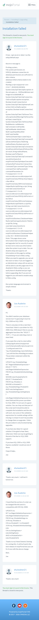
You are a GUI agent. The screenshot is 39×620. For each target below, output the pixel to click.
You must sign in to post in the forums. (16, 588)
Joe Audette (20, 303)
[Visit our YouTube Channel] (19, 605)
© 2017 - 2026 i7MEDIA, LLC (19, 614)
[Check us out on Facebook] (14, 605)
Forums (6, 20)
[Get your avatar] (9, 49)
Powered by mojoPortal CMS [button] (19, 612)
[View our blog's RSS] (25, 605)
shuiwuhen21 (20, 46)
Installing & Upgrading (19, 20)
